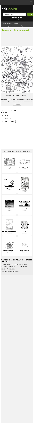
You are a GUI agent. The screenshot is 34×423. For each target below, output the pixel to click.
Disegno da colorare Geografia (13, 264)
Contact (15, 26)
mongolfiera (25, 266)
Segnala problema (23, 26)
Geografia (9, 23)
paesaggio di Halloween (9, 188)
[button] (8, 121)
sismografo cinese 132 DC (9, 250)
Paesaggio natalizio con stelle (9, 231)
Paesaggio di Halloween (24, 189)
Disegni (15, 17)
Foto (20, 17)
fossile (24, 231)
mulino (14, 266)
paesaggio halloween (9, 209)
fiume (21, 266)
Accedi (4, 26)
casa (18, 266)
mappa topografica (24, 250)
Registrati (9, 26)
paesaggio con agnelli (24, 167)
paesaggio (16, 23)
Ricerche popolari (17, 19)
